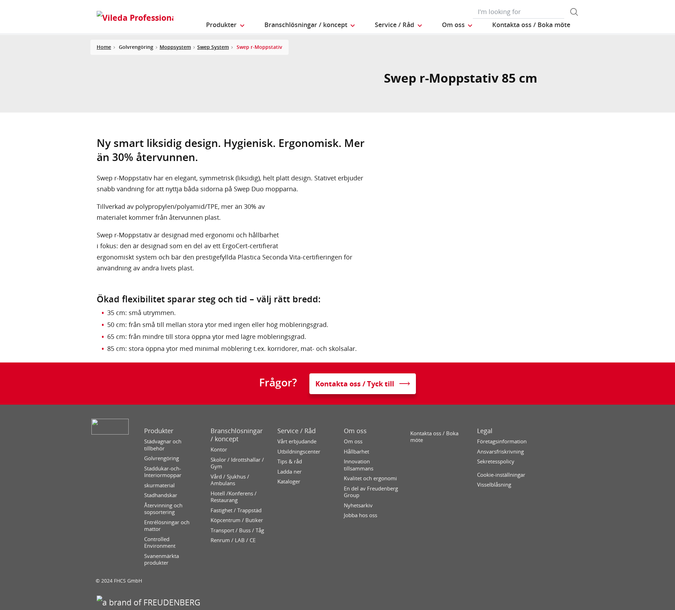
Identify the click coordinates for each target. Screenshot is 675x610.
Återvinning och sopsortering (163, 509)
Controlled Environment (159, 543)
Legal (485, 431)
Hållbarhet (356, 451)
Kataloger (288, 481)
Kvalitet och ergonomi (370, 478)
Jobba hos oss (360, 515)
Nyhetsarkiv (358, 505)
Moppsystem (175, 47)
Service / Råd (296, 431)
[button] (226, 25)
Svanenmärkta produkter (161, 559)
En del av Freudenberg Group (371, 492)
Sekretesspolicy (495, 461)
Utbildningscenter (298, 451)
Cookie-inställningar (501, 474)
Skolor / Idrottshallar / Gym (237, 463)
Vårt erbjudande (296, 441)
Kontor (219, 449)
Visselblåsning (494, 484)
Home (104, 47)
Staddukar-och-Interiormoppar (162, 472)
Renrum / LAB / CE (233, 540)
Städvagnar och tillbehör (162, 445)
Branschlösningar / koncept (237, 435)
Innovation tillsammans (358, 465)
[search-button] (574, 12)
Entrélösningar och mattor (166, 526)
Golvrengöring (161, 458)
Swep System (213, 47)
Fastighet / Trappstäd (236, 510)
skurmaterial (159, 485)
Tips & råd (289, 461)
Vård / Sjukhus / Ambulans (230, 480)
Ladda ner (289, 471)
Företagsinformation (502, 441)
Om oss (355, 431)
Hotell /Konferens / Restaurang (234, 497)
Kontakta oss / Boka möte (434, 437)
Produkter (158, 431)
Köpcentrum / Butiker (237, 520)
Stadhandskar (160, 495)
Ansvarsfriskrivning (500, 451)
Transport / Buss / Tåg (237, 530)
